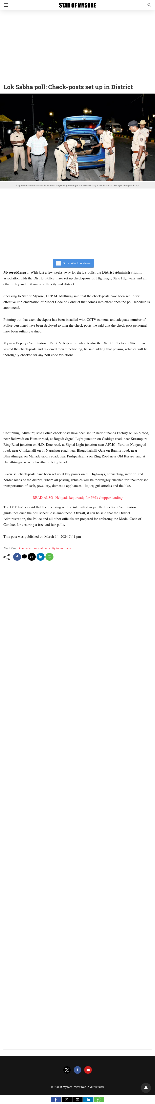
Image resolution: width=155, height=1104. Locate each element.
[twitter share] (24, 556)
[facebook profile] (77, 1070)
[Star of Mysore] (77, 3)
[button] (56, 1099)
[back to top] (146, 1088)
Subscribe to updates (77, 263)
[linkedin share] (41, 557)
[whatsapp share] (49, 557)
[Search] (148, 4)
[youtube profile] (88, 1070)
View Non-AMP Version (89, 1087)
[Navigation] (5, 5)
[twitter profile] (67, 1070)
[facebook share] (17, 557)
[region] (77, 45)
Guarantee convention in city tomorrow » (45, 548)
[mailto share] (32, 557)
